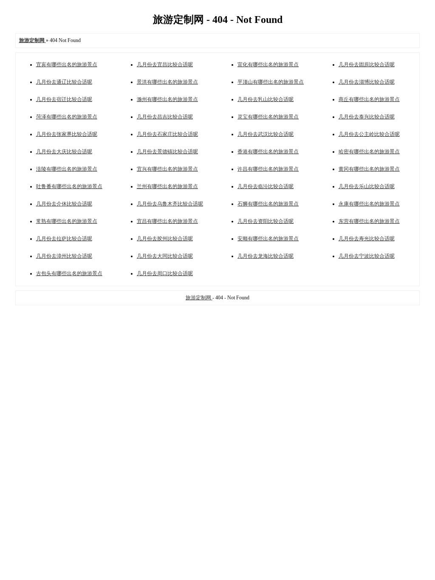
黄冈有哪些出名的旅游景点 (369, 169)
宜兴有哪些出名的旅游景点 (167, 169)
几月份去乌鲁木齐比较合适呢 (170, 204)
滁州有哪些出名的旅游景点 (167, 99)
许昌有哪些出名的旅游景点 (268, 169)
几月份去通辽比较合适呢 (64, 82)
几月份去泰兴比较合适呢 (367, 117)
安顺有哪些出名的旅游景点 (268, 239)
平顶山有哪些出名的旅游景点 (270, 82)
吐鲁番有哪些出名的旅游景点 (69, 186)
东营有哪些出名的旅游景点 (369, 221)
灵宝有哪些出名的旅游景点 (268, 117)
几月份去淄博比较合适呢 (367, 82)
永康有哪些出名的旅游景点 (369, 204)
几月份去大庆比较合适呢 (64, 152)
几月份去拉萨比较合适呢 (64, 239)
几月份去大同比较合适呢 (165, 256)
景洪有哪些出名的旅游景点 (167, 82)
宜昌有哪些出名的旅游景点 (167, 221)
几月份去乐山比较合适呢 (367, 186)
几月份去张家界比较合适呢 (66, 134)
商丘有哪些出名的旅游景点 (369, 99)
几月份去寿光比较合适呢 (367, 239)
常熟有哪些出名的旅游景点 (66, 221)
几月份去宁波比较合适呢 (367, 256)
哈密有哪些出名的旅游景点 (369, 152)
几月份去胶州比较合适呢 (165, 239)
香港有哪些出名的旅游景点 (268, 152)
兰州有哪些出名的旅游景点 (167, 186)
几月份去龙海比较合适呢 (265, 256)
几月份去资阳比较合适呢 (265, 221)
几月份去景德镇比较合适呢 (167, 152)
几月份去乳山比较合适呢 (265, 99)
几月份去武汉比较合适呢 (265, 134)
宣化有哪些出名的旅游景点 (268, 65)
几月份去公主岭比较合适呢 (369, 134)
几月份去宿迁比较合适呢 (64, 99)
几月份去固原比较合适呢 (367, 65)
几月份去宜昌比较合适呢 (165, 65)
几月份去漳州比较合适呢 (64, 256)
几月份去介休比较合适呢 (64, 204)
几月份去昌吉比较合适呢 (165, 117)
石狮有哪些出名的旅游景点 (268, 204)
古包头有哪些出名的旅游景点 (69, 273)
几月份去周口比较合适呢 (165, 273)
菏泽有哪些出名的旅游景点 (66, 117)
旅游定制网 (199, 298)
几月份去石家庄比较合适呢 (167, 134)
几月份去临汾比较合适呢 (265, 186)
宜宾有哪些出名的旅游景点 (66, 65)
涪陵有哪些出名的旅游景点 (66, 169)
